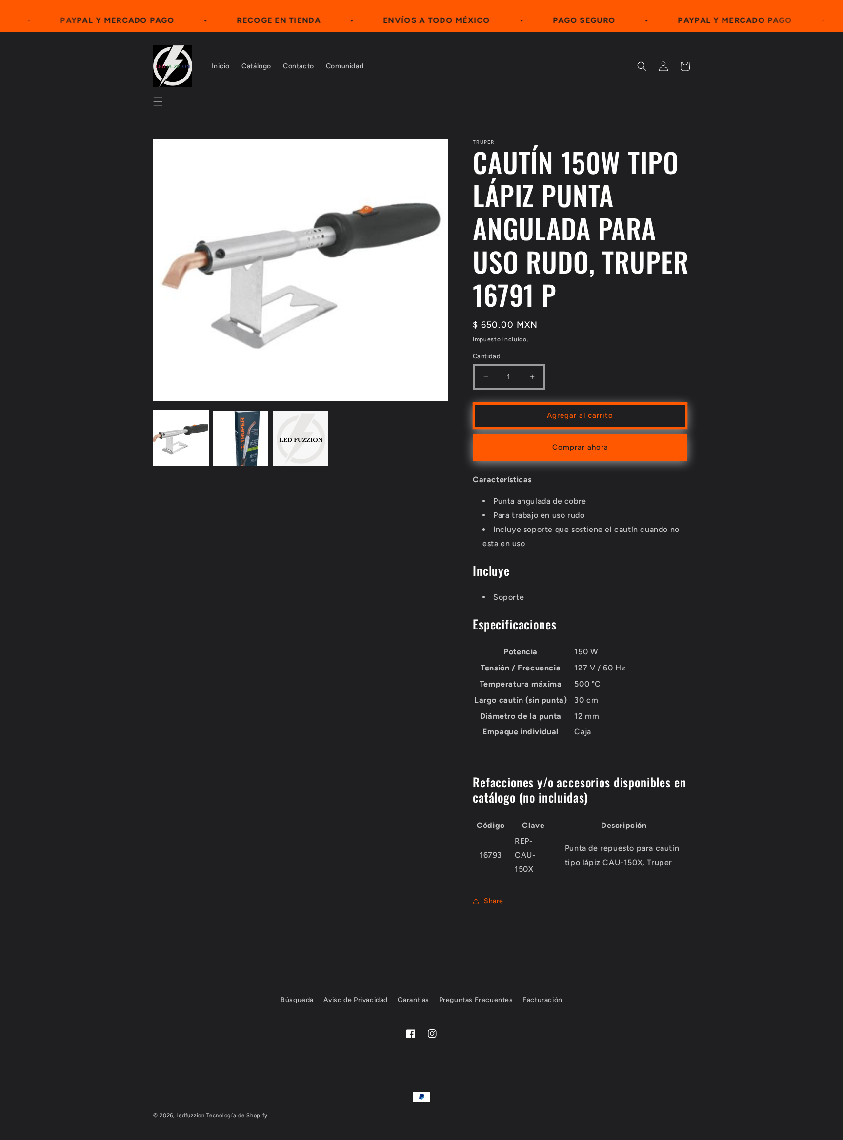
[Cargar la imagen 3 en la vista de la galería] (300, 438)
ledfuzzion (191, 1115)
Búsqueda (297, 1000)
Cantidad (487, 356)
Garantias (413, 1000)
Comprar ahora (580, 447)
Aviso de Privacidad (355, 1000)
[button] (158, 101)
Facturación (542, 1000)
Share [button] (493, 901)
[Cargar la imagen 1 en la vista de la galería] (180, 438)
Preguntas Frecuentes (476, 1000)
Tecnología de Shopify (237, 1115)
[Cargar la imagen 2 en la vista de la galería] (240, 438)
